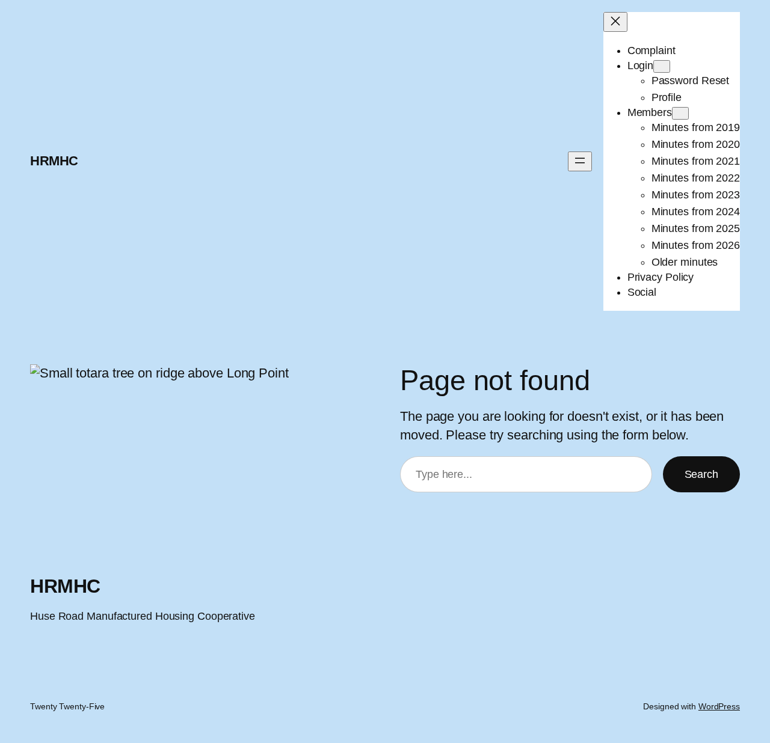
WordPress (719, 706)
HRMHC (54, 160)
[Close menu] (615, 22)
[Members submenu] (680, 113)
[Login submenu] (661, 66)
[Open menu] (580, 161)
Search (701, 474)
